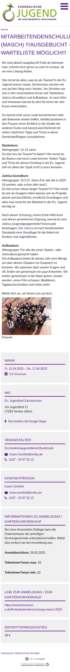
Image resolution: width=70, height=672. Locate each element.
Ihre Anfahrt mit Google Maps (27, 421)
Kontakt (34, 653)
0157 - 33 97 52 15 (21, 459)
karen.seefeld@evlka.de (26, 492)
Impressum (7, 653)
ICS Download (17, 374)
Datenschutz (22, 653)
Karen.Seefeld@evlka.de (26, 454)
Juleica (28, 228)
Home (4, 29)
